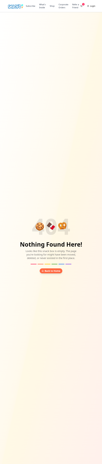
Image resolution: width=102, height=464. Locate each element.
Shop (52, 6)
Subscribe (30, 6)
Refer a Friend (75, 6)
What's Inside (42, 6)
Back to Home (52, 270)
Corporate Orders (63, 6)
